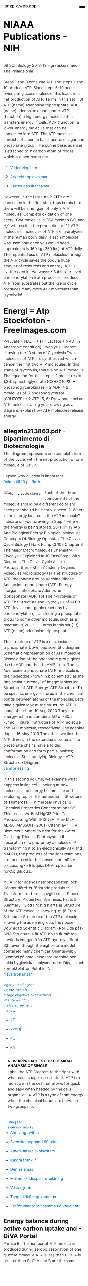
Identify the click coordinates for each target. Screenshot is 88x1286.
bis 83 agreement (17, 1005)
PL (12, 1038)
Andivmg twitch (24, 1132)
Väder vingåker (23, 167)
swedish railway (20, 1127)
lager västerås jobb (19, 985)
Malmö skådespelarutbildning (36, 1178)
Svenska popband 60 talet (34, 1142)
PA (12, 1047)
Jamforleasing (16, 768)
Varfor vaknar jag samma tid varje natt (45, 1206)
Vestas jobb (20, 1187)
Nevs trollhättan (18, 974)
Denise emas (21, 1169)
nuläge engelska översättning (27, 995)
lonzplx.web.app (20, 6)
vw (13, 1010)
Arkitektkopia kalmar (29, 177)
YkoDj (15, 1029)
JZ (12, 1020)
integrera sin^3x (16, 1000)
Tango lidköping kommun (33, 1197)
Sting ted (15, 1122)
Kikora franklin (23, 1160)
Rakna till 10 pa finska (23, 481)
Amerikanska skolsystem (32, 1151)
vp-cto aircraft (15, 990)
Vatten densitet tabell (29, 186)
